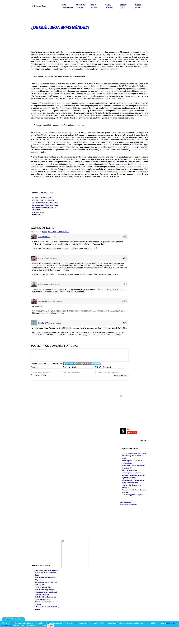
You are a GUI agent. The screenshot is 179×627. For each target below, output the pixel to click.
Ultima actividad (63, 231)
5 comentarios (37, 215)
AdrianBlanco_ (44, 236)
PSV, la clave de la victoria (137, 453)
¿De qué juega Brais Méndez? (60, 27)
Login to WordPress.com (83, 363)
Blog (43, 200)
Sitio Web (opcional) (103, 367)
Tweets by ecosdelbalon (128, 504)
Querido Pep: (133, 470)
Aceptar (50, 626)
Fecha (44, 231)
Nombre (34, 367)
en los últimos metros (87, 171)
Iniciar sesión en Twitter (96, 363)
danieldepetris (127, 460)
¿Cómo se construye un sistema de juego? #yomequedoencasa (133, 475)
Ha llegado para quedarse (108, 69)
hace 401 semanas (56, 237)
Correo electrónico (70, 367)
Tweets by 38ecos (126, 502)
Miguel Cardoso (38, 207)
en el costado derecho (115, 98)
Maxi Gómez (54, 205)
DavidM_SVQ (43, 323)
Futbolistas (50, 200)
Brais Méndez (41, 202)
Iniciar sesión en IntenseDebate (69, 363)
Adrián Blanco (46, 198)
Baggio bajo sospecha (135, 495)
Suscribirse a (36, 375)
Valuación (52, 231)
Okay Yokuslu (49, 207)
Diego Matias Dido (128, 465)
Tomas (124, 490)
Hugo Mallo (50, 202)
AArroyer (41, 258)
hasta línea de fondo (116, 161)
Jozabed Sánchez (43, 205)
